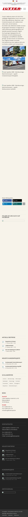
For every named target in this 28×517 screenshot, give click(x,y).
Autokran (4, 378)
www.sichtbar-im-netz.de (12, 513)
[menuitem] (20, 9)
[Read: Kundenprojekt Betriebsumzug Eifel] (3, 367)
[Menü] (24, 9)
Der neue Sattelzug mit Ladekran (12, 349)
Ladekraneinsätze (9, 345)
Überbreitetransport (13, 385)
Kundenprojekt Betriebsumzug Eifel (13, 366)
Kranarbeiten (5, 383)
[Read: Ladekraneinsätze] (3, 346)
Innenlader (18, 381)
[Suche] (20, 9)
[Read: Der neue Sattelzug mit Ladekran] (3, 350)
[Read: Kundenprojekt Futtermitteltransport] (3, 363)
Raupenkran (5, 385)
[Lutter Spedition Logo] (11, 9)
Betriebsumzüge (11, 378)
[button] (7, 200)
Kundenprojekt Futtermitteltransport (13, 362)
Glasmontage (11, 381)
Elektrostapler (18, 378)
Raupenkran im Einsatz (10, 341)
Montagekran (17, 383)
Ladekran (11, 383)
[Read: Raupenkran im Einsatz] (3, 342)
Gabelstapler (5, 381)
